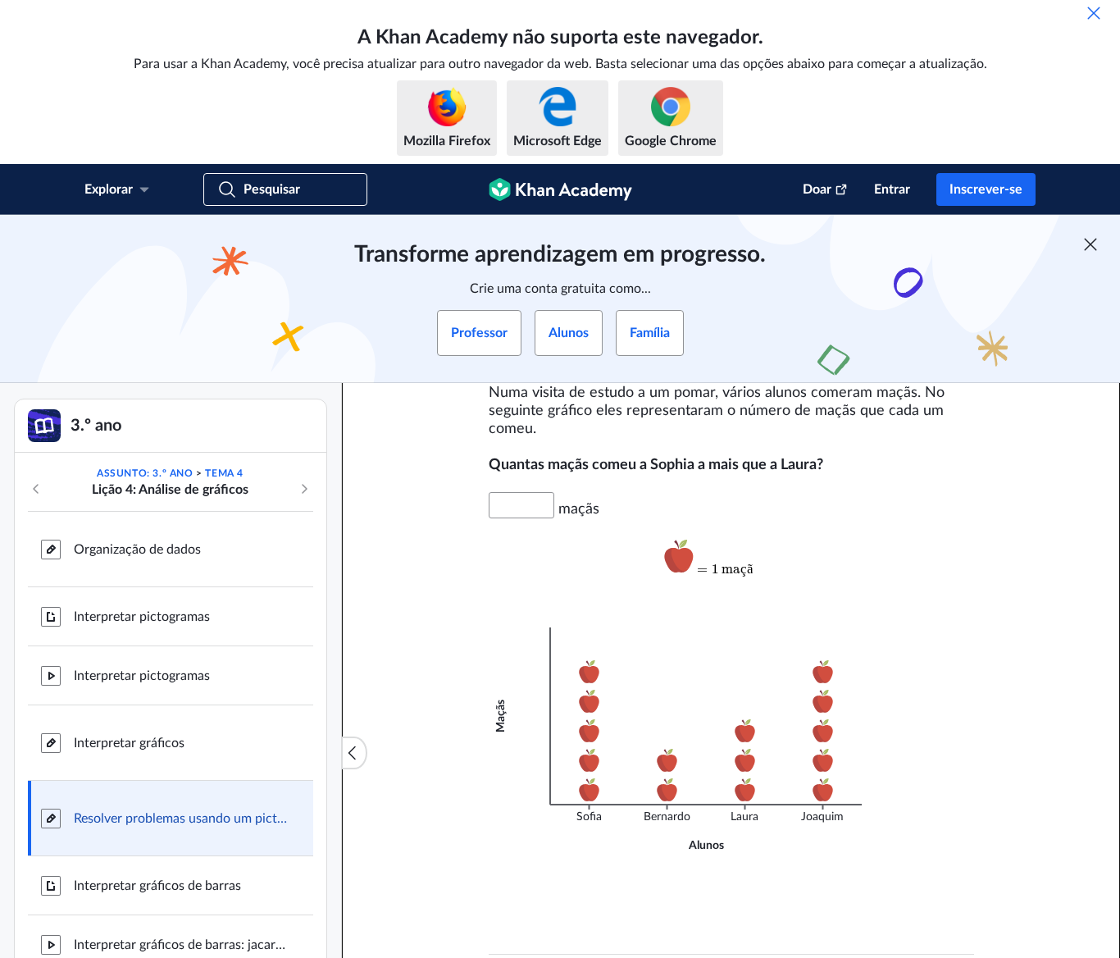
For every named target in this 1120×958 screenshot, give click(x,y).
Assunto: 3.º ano (145, 473)
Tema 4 (224, 473)
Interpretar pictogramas (142, 616)
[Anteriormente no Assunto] (36, 489)
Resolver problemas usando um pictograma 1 (180, 818)
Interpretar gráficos (129, 743)
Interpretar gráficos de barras (157, 885)
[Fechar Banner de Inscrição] (1090, 244)
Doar (817, 189)
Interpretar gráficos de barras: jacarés (180, 944)
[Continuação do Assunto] (304, 489)
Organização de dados (137, 549)
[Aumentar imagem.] (731, 562)
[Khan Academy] (560, 189)
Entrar (892, 189)
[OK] (1094, 13)
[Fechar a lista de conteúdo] (354, 753)
